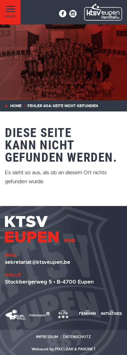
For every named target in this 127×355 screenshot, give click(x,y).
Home (16, 105)
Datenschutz (77, 336)
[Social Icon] (63, 13)
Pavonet (87, 349)
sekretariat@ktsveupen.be (37, 262)
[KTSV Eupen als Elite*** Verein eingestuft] (16, 314)
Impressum (47, 336)
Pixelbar (64, 349)
